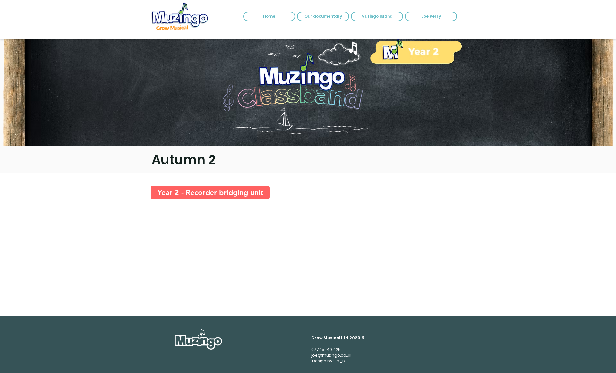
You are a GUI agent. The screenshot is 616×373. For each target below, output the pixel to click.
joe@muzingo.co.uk (331, 355)
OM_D (339, 361)
